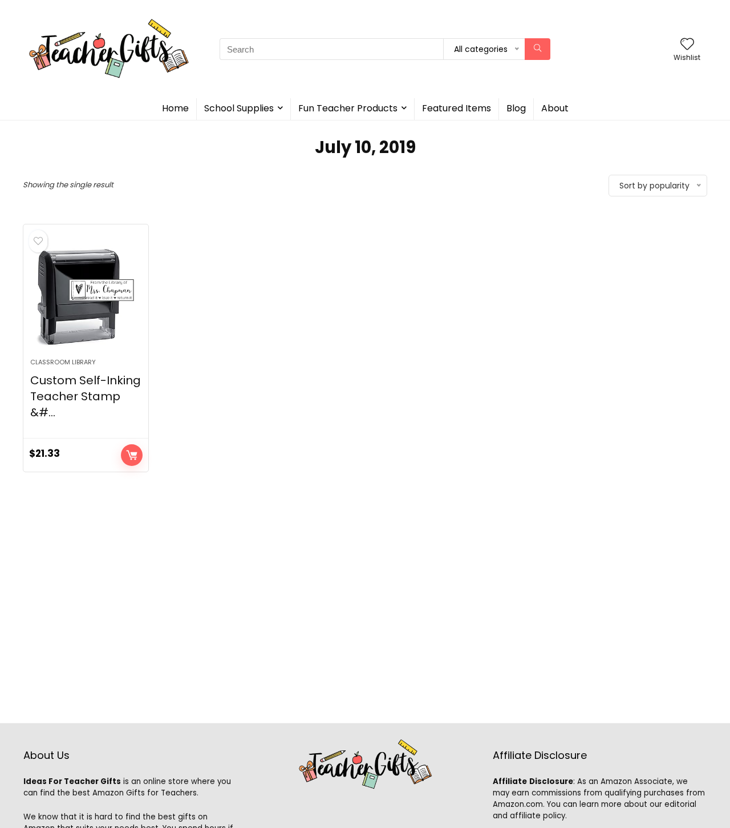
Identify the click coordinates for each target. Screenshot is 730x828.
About (555, 108)
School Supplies (239, 108)
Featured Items (456, 108)
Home (175, 108)
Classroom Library (63, 362)
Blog (516, 108)
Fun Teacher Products (348, 108)
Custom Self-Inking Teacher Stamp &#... (85, 396)
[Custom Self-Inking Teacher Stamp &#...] (85, 297)
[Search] (537, 49)
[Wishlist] (687, 44)
